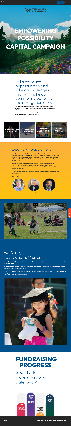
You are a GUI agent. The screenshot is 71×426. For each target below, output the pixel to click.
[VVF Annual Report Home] (2, 2)
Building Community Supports (13, 31)
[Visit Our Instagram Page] (64, 44)
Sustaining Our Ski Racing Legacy (15, 19)
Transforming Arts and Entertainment (17, 13)
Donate (60, 2)
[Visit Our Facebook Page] (61, 44)
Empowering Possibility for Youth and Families (20, 25)
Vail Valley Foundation (8, 44)
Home (4, 7)
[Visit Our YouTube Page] (67, 44)
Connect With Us (43, 44)
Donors (4, 37)
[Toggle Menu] (68, 2)
